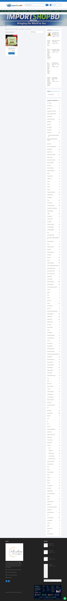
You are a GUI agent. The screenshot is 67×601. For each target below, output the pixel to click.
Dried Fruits (49, 254)
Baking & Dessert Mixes (51, 154)
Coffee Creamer (50, 218)
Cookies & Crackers (50, 224)
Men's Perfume (51, 453)
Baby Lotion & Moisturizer (51, 146)
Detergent (49, 249)
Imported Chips (49, 346)
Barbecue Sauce (50, 157)
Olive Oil (48, 426)
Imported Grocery (50, 362)
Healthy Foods (49, 319)
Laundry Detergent (50, 391)
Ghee (48, 295)
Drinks (48, 260)
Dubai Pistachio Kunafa (51, 268)
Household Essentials (50, 335)
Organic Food (49, 431)
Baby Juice (49, 143)
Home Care (49, 324)
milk (48, 407)
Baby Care (49, 124)
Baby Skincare (49, 151)
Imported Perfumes (50, 364)
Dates (48, 244)
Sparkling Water (49, 490)
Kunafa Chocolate (50, 386)
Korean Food (49, 383)
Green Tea (49, 300)
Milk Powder (49, 410)
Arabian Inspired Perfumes (51, 113)
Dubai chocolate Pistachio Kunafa (53, 265)
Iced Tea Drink (49, 343)
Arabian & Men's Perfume (51, 111)
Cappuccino (49, 178)
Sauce (48, 466)
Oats (48, 418)
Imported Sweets (50, 370)
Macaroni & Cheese (50, 399)
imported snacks (50, 367)
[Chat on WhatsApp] (64, 598)
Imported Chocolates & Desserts (52, 354)
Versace (48, 523)
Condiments (49, 221)
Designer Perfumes (50, 246)
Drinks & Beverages (50, 262)
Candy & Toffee (50, 176)
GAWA (48, 292)
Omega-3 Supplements (51, 429)
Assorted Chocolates (50, 119)
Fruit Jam (48, 289)
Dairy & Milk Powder (50, 235)
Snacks (48, 482)
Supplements (49, 509)
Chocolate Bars (49, 202)
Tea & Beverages (50, 517)
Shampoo (48, 477)
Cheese (48, 189)
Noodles (48, 415)
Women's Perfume (52, 458)
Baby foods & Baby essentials (54, 135)
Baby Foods (49, 132)
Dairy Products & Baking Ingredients (53, 237)
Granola (48, 297)
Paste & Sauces (50, 439)
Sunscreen (49, 504)
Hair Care (48, 308)
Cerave (48, 181)
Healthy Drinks (49, 316)
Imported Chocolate (50, 348)
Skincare (48, 480)
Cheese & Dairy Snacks (51, 192)
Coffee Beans (49, 216)
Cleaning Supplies (50, 210)
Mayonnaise (49, 402)
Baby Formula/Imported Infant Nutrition (52, 139)
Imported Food (49, 356)
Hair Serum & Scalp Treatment (52, 311)
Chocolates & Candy (50, 205)
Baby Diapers (49, 127)
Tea (48, 515)
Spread (48, 498)
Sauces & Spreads (50, 472)
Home (4, 13)
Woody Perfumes (50, 533)
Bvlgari (48, 173)
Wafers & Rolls (49, 528)
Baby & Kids (49, 121)
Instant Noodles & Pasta (51, 375)
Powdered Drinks (50, 464)
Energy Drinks (49, 276)
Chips (48, 200)
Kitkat (48, 380)
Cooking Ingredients (50, 229)
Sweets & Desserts (50, 512)
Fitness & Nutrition (50, 284)
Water (48, 531)
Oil (47, 421)
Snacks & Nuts (49, 485)
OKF (48, 423)
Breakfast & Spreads (50, 170)
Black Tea (49, 165)
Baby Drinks (49, 129)
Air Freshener (49, 105)
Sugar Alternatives (50, 501)
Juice (48, 378)
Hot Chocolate (49, 332)
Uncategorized (49, 520)
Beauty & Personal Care (51, 159)
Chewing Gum (49, 197)
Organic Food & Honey (51, 434)
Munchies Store (50, 413)
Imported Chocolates (50, 351)
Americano (49, 108)
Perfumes (49, 445)
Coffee (48, 213)
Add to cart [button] (11, 53)
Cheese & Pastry (50, 194)
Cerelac (48, 186)
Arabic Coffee (49, 116)
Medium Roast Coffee (51, 405)
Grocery (48, 303)
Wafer (48, 525)
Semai (48, 474)
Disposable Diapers (50, 252)
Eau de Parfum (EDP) (50, 270)
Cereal (48, 184)
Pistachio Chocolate (50, 461)
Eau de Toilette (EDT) (51, 273)
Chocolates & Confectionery (52, 208)
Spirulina (48, 496)
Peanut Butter (49, 442)
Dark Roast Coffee (50, 241)
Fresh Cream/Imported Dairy (52, 287)
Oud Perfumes (49, 437)
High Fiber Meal (50, 321)
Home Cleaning (49, 327)
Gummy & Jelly (49, 305)
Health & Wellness (50, 313)
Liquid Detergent (50, 394)
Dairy (48, 232)
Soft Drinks (49, 488)
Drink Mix (48, 257)
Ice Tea (48, 340)
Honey (48, 329)
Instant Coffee (49, 372)
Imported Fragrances (50, 359)
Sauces (48, 469)
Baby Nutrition (49, 149)
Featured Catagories (50, 281)
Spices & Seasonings (50, 493)
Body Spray (51, 450)
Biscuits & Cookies (50, 162)
